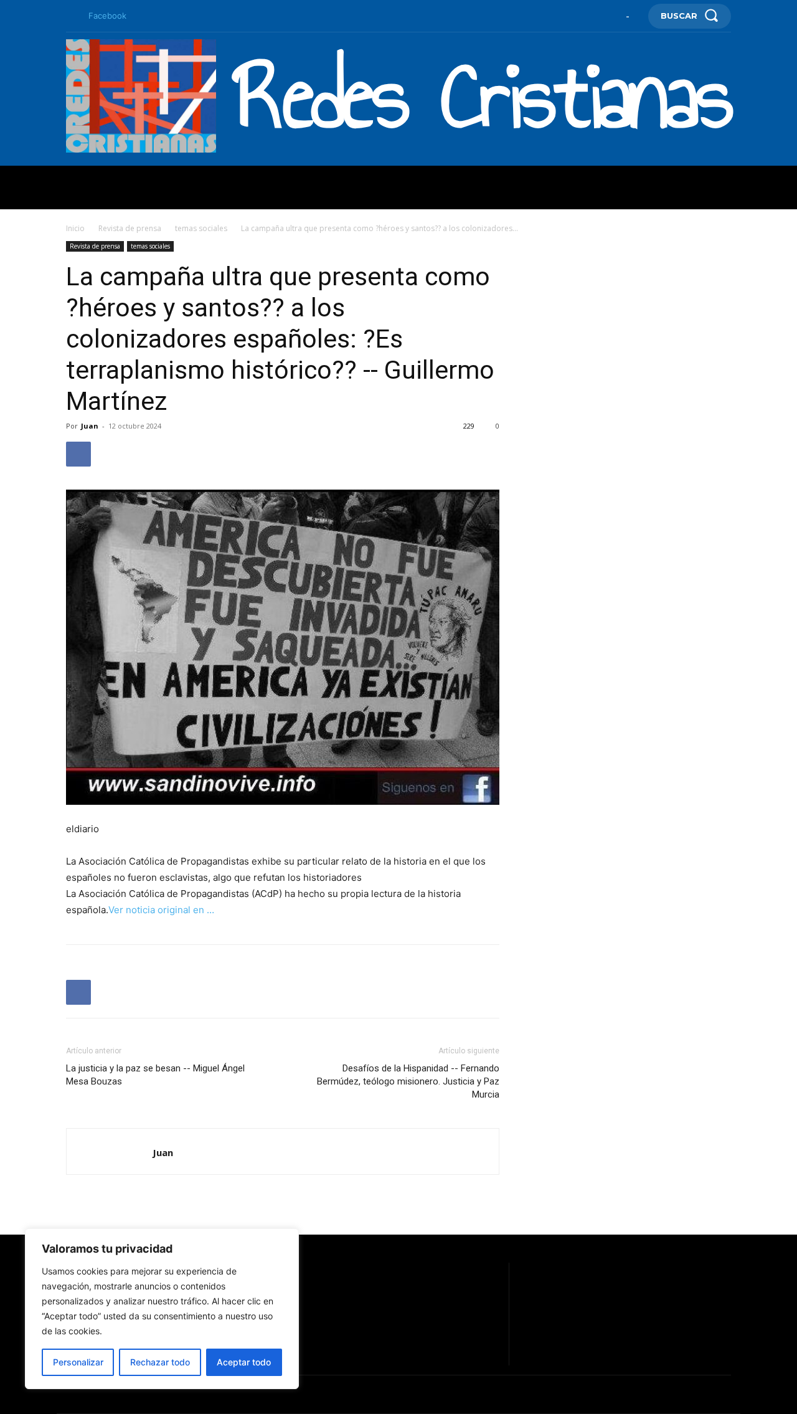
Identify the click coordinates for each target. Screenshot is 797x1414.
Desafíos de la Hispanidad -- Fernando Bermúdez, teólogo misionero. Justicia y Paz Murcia (408, 1081)
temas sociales (201, 228)
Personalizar (78, 1362)
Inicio (75, 228)
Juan (89, 425)
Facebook (107, 16)
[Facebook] (71, 16)
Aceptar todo (244, 1362)
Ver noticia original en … (161, 910)
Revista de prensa (129, 228)
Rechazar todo (160, 1362)
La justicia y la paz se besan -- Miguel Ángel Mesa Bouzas (155, 1075)
